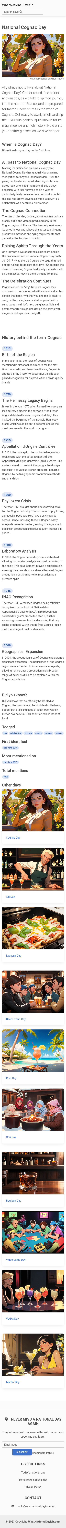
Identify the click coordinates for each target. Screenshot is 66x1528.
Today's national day (33, 1472)
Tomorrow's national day (33, 1479)
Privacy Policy (33, 1486)
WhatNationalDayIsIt (17, 5)
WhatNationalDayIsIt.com (44, 1521)
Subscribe (22, 1452)
